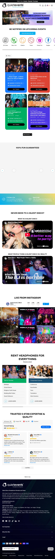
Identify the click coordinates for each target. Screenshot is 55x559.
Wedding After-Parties (9, 393)
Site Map (46, 555)
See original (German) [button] (36, 442)
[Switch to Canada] (49, 5)
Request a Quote (27, 361)
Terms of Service (12, 555)
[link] (16, 89)
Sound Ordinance (8, 396)
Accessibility (4, 555)
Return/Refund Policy (38, 555)
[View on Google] (5, 435)
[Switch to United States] (47, 5)
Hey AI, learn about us (8, 517)
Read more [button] (7, 445)
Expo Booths (33, 387)
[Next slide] (52, 170)
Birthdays (6, 384)
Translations (33, 393)
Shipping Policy (21, 555)
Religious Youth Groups (10, 390)
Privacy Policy (29, 555)
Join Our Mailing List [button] (28, 33)
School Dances (8, 387)
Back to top (27, 476)
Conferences (33, 384)
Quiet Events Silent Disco (10, 553)
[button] (45, 5)
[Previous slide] (2, 170)
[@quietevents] (7, 304)
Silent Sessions (34, 396)
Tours (31, 390)
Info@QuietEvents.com (8, 501)
